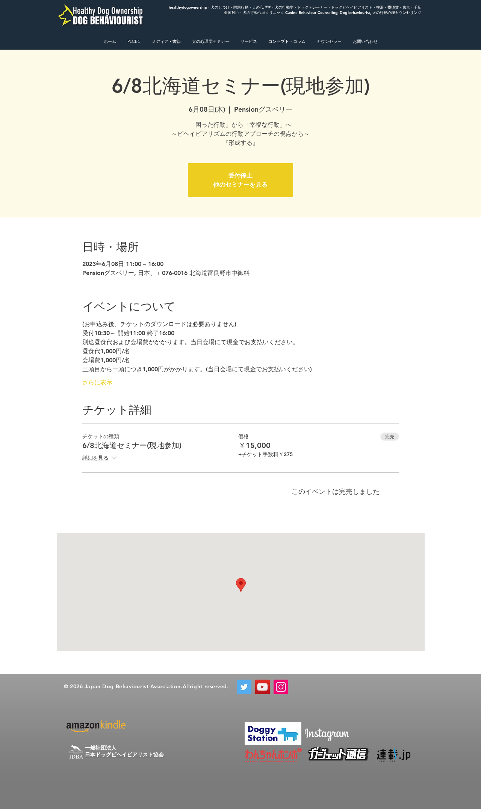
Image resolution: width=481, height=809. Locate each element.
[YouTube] (262, 687)
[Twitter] (244, 687)
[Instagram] (281, 687)
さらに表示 (97, 382)
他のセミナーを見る (240, 184)
